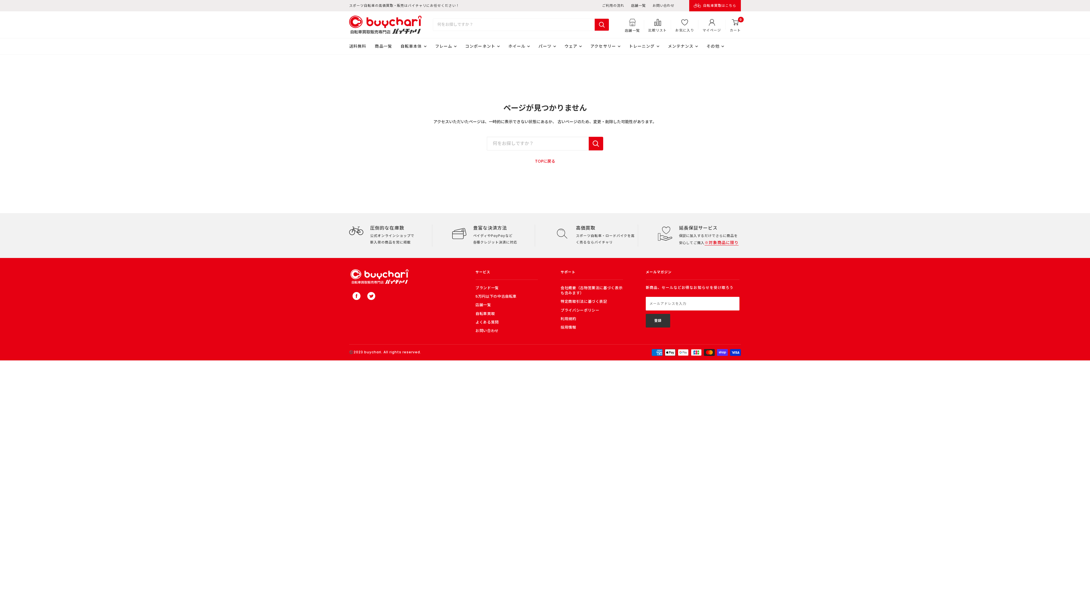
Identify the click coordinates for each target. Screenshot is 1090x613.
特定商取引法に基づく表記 (584, 301)
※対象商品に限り (722, 242)
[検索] (602, 25)
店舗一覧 (638, 5)
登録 (658, 320)
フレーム (443, 46)
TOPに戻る (545, 161)
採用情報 (568, 327)
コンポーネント (480, 46)
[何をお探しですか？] (596, 143)
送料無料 (357, 46)
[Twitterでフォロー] (371, 296)
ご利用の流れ (613, 5)
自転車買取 (485, 313)
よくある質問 (487, 322)
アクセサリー (603, 46)
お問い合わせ (664, 5)
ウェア (571, 46)
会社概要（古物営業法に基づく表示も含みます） (591, 290)
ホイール (516, 46)
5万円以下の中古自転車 (496, 296)
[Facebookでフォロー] (356, 296)
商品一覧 (383, 46)
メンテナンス (681, 46)
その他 (713, 46)
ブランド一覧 (487, 288)
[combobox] (514, 25)
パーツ (544, 46)
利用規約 (568, 319)
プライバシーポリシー (580, 310)
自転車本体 (411, 46)
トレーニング (642, 46)
